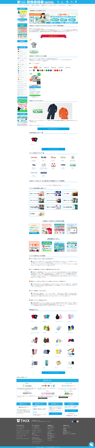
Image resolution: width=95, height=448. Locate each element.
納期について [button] (44, 5)
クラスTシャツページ (63, 304)
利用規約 (64, 428)
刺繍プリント (34, 433)
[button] (58, 2)
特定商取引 (65, 430)
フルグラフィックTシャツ (23, 83)
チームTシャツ (21, 93)
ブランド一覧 (21, 87)
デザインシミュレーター (36, 443)
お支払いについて (51, 428)
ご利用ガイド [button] (70, 5)
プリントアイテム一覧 (53, 149)
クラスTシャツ (21, 91)
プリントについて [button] (62, 5)
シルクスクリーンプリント (36, 430)
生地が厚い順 (68, 67)
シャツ (20, 68)
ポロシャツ (21, 51)
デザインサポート (42, 265)
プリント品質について (36, 427)
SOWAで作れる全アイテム (53, 129)
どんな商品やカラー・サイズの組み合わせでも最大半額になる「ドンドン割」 (49, 59)
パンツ (17, 435)
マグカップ (21, 81)
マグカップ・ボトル (19, 438)
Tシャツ (40, 8)
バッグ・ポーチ (23, 432)
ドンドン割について (51, 430)
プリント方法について (36, 435)
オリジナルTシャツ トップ (33, 8)
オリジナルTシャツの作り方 (37, 439)
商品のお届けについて (51, 433)
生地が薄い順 (60, 67)
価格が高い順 (53, 67)
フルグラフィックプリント (36, 432)
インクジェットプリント (36, 428)
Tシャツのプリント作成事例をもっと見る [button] (53, 185)
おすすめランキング (22, 89)
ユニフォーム (21, 77)
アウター (20, 75)
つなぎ (24, 435)
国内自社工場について (67, 432)
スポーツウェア (21, 70)
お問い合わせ (50, 438)
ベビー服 (20, 55)
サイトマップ (50, 440)
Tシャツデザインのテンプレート (37, 441)
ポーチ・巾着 (21, 60)
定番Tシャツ (39, 30)
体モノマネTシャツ (22, 94)
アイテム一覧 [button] (26, 5)
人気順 (35, 67)
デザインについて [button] (53, 5)
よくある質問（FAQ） (51, 437)
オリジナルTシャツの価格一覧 (66, 274)
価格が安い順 (46, 67)
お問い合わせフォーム (23, 19)
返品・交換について (51, 435)
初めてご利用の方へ (51, 427)
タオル (20, 62)
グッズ (17, 437)
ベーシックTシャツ (61, 30)
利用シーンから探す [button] (35, 5)
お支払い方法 (48, 380)
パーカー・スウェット (22, 53)
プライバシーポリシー (67, 427)
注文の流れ (49, 432)
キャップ (20, 79)
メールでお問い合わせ (72, 410)
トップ (20, 5)
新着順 (40, 67)
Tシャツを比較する (36, 63)
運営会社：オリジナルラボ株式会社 (69, 433)
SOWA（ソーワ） (45, 8)
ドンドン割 (73, 275)
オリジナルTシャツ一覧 (59, 262)
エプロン (20, 66)
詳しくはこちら (55, 413)
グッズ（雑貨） (21, 64)
